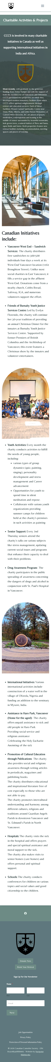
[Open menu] (42, 5)
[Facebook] (25, 913)
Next (12, 1012)
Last (28, 996)
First (8, 996)
